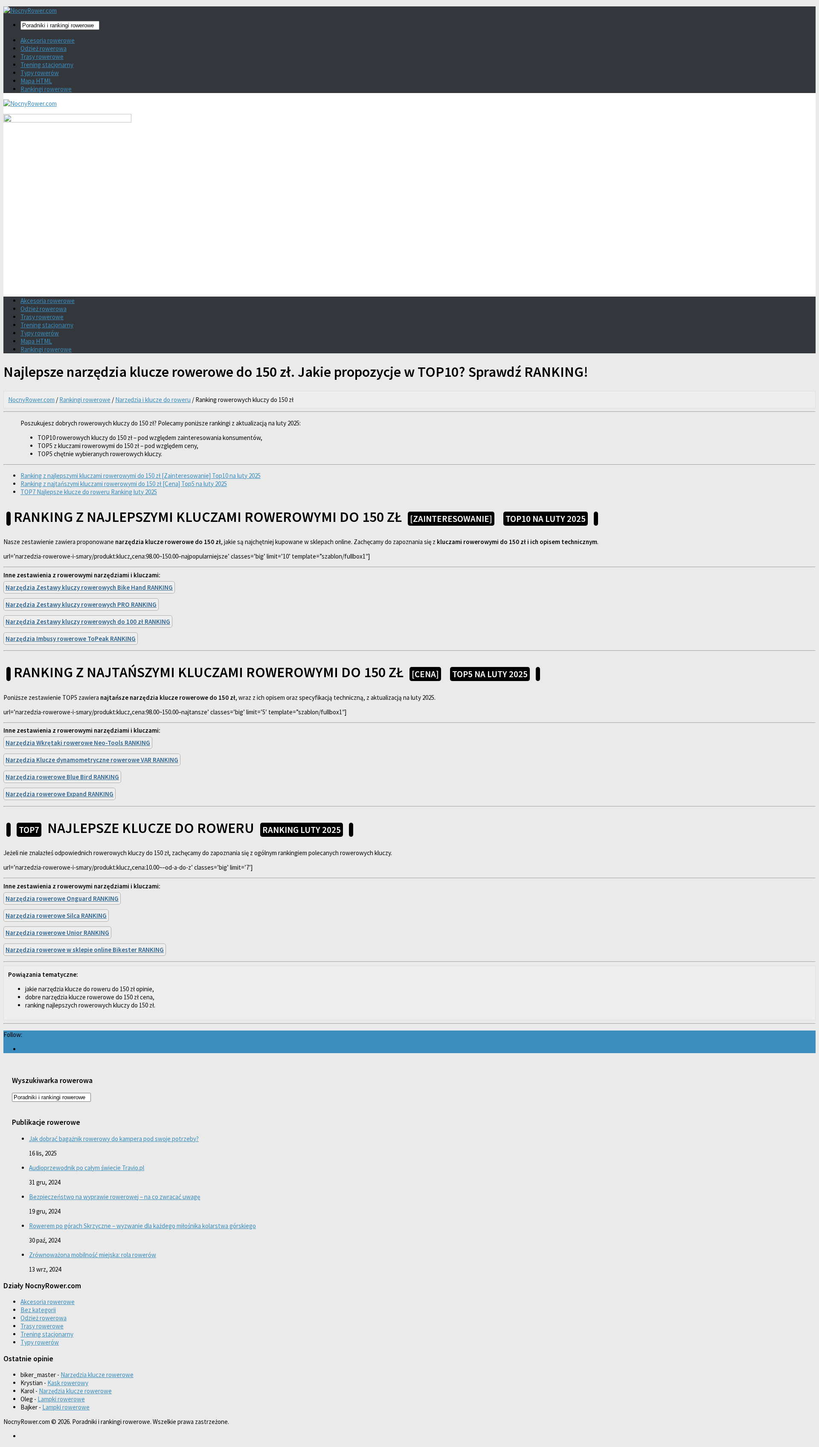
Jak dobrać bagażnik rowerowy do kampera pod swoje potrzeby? (114, 1139)
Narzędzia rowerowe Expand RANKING (59, 794)
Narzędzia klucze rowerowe (97, 1375)
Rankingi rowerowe (46, 89)
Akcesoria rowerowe (47, 40)
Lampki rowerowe (61, 1399)
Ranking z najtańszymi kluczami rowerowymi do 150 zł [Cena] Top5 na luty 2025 (123, 484)
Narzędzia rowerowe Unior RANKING (57, 933)
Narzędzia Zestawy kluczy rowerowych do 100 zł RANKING (88, 621)
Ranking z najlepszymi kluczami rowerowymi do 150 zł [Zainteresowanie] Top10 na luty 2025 (140, 476)
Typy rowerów (39, 73)
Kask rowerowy (67, 1383)
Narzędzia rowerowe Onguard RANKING (62, 898)
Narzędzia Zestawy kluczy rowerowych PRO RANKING (81, 604)
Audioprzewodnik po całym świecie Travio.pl (86, 1168)
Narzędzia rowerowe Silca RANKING (56, 915)
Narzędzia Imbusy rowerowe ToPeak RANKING (71, 639)
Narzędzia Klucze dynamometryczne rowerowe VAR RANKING (92, 760)
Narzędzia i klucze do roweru (153, 400)
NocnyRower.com (31, 400)
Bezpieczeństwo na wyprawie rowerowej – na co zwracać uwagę (114, 1197)
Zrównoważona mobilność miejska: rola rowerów (92, 1255)
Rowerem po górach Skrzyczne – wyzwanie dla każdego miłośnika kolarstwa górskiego (142, 1226)
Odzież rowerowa (43, 48)
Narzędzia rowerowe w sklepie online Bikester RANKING (85, 950)
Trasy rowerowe (42, 56)
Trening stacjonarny (46, 65)
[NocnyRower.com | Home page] (30, 10)
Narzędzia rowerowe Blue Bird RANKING (62, 777)
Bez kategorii (38, 1310)
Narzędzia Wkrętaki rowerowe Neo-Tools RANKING (78, 743)
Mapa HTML (36, 81)
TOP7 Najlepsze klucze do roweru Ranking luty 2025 (88, 492)
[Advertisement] (409, 230)
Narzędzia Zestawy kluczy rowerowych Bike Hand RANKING (89, 587)
